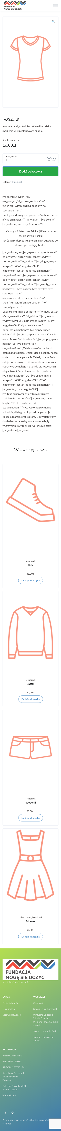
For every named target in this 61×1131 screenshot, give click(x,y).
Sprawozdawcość (12, 1014)
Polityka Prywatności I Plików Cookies (14, 1087)
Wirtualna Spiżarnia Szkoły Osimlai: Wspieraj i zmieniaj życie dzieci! (45, 1020)
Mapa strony (9, 1095)
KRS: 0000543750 (12, 1055)
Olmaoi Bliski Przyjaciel (45, 1008)
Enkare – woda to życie (45, 1031)
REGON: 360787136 (13, 1067)
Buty (30, 565)
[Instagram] (12, 1113)
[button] (53, 22)
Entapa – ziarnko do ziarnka (43, 1038)
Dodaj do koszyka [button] (31, 580)
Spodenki (30, 802)
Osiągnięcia (9, 1008)
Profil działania (10, 1003)
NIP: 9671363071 (12, 1061)
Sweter (30, 684)
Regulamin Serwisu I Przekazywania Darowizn (13, 1076)
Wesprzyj (38, 1003)
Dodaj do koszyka (30, 171)
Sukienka (30, 921)
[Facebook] (5, 1113)
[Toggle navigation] (55, 6)
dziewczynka (25, 917)
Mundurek (17, 182)
